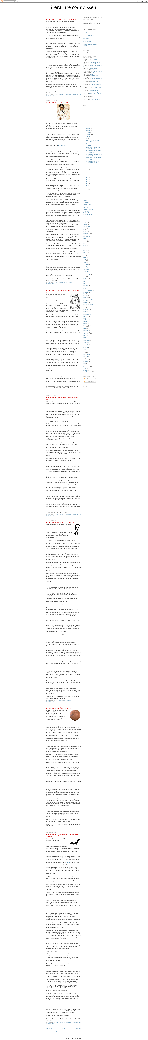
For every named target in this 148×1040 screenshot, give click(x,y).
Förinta (95, 69)
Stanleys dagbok (94, 81)
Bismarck (95, 59)
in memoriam (86, 286)
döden (84, 252)
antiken (85, 221)
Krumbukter (86, 211)
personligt (85, 325)
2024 (86, 109)
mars (87, 171)
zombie (85, 370)
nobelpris (85, 316)
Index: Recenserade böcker (89, 35)
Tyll (93, 72)
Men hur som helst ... (94, 90)
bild (84, 229)
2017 (86, 122)
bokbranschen (86, 233)
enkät (84, 255)
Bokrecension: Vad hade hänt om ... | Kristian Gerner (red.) (61, 398)
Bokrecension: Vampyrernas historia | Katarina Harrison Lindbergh (62, 835)
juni (87, 165)
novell (69, 700)
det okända (86, 247)
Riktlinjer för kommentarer (89, 45)
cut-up (84, 245)
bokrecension (59, 94)
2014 (86, 177)
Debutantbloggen (87, 204)
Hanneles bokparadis (88, 209)
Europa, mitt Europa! (95, 99)
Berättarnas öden (94, 86)
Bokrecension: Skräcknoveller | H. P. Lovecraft (60, 522)
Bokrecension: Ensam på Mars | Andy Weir (59, 708)
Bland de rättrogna (94, 77)
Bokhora (85, 200)
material (85, 306)
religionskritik (86, 333)
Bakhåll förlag (86, 226)
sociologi (85, 347)
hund (84, 283)
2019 (86, 119)
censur (85, 241)
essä (68, 389)
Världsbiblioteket (87, 37)
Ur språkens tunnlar (88, 214)
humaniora (85, 280)
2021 (86, 115)
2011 (86, 183)
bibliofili (85, 228)
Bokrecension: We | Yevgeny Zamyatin (57, 102)
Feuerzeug (85, 205)
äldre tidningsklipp (87, 371)
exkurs (85, 262)
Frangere (85, 207)
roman (70, 282)
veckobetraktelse (87, 364)
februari (88, 173)
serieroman (86, 342)
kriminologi (86, 292)
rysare (73, 700)
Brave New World (62, 145)
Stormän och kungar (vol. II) (95, 92)
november (88, 130)
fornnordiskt (86, 269)
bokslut (85, 238)
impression (86, 285)
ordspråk (85, 323)
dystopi (66, 282)
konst (84, 288)
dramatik (85, 248)
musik (84, 311)
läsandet (85, 302)
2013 (86, 179)
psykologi (85, 330)
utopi (84, 363)
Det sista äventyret (98, 60)
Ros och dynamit (94, 83)
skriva (84, 345)
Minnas (93, 100)
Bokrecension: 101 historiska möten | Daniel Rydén (61, 19)
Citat (84, 42)
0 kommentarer (50, 95)
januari (88, 175)
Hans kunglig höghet (95, 62)
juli (87, 138)
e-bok (65, 94)
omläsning (85, 319)
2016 (86, 125)
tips (84, 358)
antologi (85, 222)
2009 (86, 187)
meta (84, 307)
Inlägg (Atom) (57, 1031)
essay (84, 259)
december (88, 128)
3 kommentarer (50, 283)
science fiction (86, 340)
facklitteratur (71, 94)
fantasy (85, 266)
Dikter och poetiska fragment (90, 44)
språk (84, 349)
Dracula (68, 862)
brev (84, 240)
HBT (84, 276)
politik (84, 328)
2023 (86, 111)
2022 (86, 113)
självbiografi (86, 344)
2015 (86, 127)
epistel (85, 257)
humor (84, 281)
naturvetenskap (87, 314)
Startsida (64, 1028)
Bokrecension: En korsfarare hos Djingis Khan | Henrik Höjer (62, 291)
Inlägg (87, 378)
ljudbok (85, 300)
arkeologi (85, 224)
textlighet (85, 356)
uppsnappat (86, 359)
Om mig (85, 34)
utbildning (85, 361)
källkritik (85, 295)
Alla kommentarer (89, 381)
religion (85, 332)
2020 (86, 117)
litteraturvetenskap (87, 299)
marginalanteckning (88, 304)
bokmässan (86, 234)
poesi (84, 326)
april (87, 169)
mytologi (85, 312)
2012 (86, 181)
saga (84, 339)
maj (87, 167)
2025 (86, 107)
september (88, 134)
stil (84, 351)
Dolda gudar (94, 63)
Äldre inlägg (78, 1028)
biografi (85, 231)
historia (78, 94)
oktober (88, 132)
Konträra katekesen (87, 290)
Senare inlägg (49, 1028)
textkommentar (86, 354)
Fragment (85, 40)
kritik (84, 293)
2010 (86, 185)
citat (84, 243)
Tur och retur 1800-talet (96, 71)
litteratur (85, 297)
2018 (86, 121)
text (84, 352)
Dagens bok (86, 202)
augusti (88, 136)
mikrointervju (86, 309)
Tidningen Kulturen (87, 212)
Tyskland (91, 74)
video (84, 368)
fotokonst (85, 271)
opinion (85, 321)
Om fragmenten (87, 41)
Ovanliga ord (86, 38)
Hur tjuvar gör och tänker (96, 84)
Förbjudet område (94, 75)
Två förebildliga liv (93, 68)
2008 (86, 189)
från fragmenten (87, 274)
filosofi (84, 267)
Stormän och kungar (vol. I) (95, 97)
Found (84, 273)
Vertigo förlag (86, 366)
